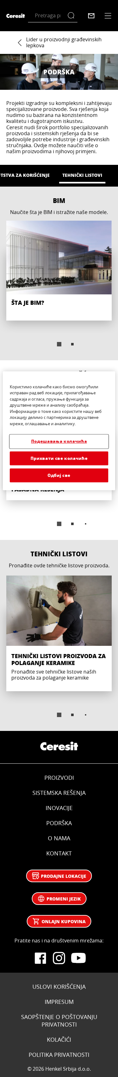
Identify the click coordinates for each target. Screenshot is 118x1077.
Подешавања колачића (59, 441)
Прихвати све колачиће (59, 458)
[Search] (72, 15)
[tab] (59, 344)
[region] (59, 430)
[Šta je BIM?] (59, 271)
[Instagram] (59, 958)
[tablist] (59, 344)
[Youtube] (78, 958)
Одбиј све (59, 475)
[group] (59, 288)
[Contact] (91, 16)
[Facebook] (40, 958)
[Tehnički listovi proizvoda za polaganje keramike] (59, 632)
